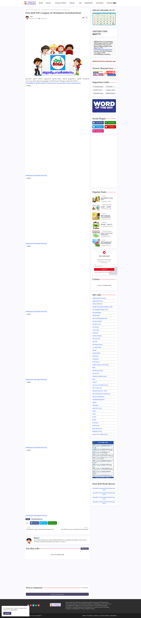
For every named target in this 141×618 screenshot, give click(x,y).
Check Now (13, 610)
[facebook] (28, 605)
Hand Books (89, 3)
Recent (48, 3)
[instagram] (39, 605)
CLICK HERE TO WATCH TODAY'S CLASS (37, 83)
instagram (99, 131)
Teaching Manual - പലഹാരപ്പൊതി (100, 469)
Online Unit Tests (97, 304)
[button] (114, 3)
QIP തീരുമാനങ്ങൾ (97, 344)
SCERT (94, 417)
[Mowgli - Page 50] (96, 225)
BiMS (93, 367)
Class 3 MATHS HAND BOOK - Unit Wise (101, 461)
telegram (99, 127)
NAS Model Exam (98, 93)
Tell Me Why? (96, 315)
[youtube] (31, 605)
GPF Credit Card (97, 388)
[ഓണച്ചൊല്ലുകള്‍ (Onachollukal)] (96, 242)
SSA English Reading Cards (100, 309)
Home (41, 3)
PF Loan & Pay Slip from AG (100, 385)
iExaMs (94, 402)
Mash (36, 538)
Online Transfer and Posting (100, 365)
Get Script (98, 477)
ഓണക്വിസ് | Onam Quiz (107, 198)
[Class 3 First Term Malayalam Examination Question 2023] (96, 234)
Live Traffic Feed (103, 442)
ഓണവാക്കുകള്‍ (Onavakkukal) (106, 216)
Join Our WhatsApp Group (99, 318)
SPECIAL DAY (96, 338)
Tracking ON (107, 477)
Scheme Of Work (60, 3)
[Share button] (58, 523)
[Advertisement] (57, 31)
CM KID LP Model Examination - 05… (100, 465)
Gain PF (94, 382)
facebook (99, 123)
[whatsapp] (36, 605)
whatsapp (111, 123)
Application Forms (97, 301)
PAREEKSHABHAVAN (98, 399)
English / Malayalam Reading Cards (102, 307)
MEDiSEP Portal (97, 431)
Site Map (89, 615)
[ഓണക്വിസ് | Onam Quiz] (96, 198)
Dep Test (94, 341)
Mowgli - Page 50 (106, 224)
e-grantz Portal (96, 347)
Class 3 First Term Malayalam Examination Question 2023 (108, 234)
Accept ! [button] (7, 613)
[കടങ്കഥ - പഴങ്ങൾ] (96, 207)
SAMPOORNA (96, 353)
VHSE (94, 414)
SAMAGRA (95, 356)
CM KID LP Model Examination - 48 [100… (103, 455)
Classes (71, 3)
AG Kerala (95, 423)
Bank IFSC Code (97, 408)
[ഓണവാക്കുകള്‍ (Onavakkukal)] (96, 216)
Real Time (102, 477)
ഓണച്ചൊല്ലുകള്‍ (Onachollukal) (106, 242)
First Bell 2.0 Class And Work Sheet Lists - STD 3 (104, 498)
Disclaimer (113, 615)
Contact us (96, 615)
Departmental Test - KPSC (99, 391)
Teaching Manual (98, 86)
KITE (93, 379)
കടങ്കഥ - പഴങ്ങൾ (106, 207)
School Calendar (97, 336)
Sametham (95, 359)
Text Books (99, 3)
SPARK (94, 350)
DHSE (94, 411)
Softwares (110, 3)
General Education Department (101, 394)
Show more (85, 548)
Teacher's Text (96, 324)
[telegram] (33, 605)
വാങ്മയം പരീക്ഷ (110, 90)
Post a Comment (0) (57, 594)
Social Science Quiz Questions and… (100, 450)
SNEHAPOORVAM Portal (99, 376)
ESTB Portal (95, 425)
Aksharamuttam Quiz (111, 93)
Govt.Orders (95, 330)
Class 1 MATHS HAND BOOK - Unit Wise (103, 476)
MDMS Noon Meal (97, 370)
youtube (111, 127)
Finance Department (98, 396)
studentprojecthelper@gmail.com (103, 49)
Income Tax (95, 373)
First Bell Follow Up (35, 10)
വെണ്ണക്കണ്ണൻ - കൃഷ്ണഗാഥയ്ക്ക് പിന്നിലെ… (102, 446)
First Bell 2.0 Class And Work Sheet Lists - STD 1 (104, 489)
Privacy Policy (105, 615)
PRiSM (94, 420)
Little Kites (95, 405)
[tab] (40, 3)
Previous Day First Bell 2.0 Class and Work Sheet (66, 83)
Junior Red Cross (97, 428)
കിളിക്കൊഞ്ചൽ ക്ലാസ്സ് (99, 298)
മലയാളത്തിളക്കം (96, 312)
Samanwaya (95, 362)
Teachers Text (98, 90)
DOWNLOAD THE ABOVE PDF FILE (36, 175)
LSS (80, 3)
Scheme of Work (97, 321)
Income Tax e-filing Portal (99, 434)
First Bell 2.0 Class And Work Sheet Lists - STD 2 (104, 493)
